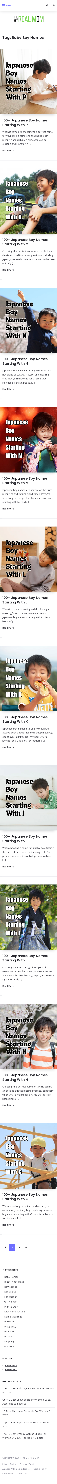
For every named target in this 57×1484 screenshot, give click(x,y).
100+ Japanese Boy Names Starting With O (25, 241)
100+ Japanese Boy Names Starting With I (25, 958)
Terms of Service (28, 1464)
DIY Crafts (10, 1291)
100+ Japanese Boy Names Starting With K (25, 719)
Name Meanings (13, 1316)
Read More (8, 150)
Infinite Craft (11, 1306)
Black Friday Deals (14, 1281)
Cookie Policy (40, 1468)
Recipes (8, 1336)
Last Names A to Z (14, 1311)
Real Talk (9, 1331)
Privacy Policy (9, 1464)
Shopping (9, 1341)
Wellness (9, 1346)
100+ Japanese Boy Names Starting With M (25, 480)
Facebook (11, 1365)
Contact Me (7, 1473)
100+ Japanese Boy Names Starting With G (25, 1196)
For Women (10, 1296)
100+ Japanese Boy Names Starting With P (25, 122)
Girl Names (10, 1301)
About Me (22, 1473)
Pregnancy (10, 1326)
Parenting (9, 1321)
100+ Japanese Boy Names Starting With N (25, 361)
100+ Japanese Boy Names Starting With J (25, 838)
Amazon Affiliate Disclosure (16, 1468)
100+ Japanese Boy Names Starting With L (25, 599)
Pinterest (11, 1369)
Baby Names (11, 1276)
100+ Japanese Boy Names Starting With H (25, 1077)
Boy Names (10, 1286)
